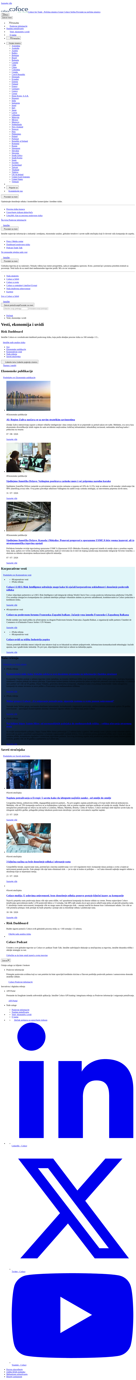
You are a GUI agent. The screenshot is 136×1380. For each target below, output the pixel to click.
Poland (15, 136)
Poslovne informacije (20, 1010)
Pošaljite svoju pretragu (38, 309)
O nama (15, 1017)
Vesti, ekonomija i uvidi (21, 1014)
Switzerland (17, 165)
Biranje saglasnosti (14, 1377)
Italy (13, 108)
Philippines (16, 134)
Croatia (15, 72)
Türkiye (15, 172)
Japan (14, 110)
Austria (15, 50)
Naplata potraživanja (20, 1012)
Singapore (16, 148)
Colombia (16, 70)
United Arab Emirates (21, 177)
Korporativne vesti (14, 352)
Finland (15, 84)
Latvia (14, 112)
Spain (14, 160)
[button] (12, 23)
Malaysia (15, 117)
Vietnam (15, 182)
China (14, 67)
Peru (14, 131)
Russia (14, 146)
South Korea (17, 158)
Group (14, 93)
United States (17, 179)
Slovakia (15, 151)
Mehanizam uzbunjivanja (16, 1374)
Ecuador (15, 79)
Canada (15, 62)
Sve (8, 347)
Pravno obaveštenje (14, 1369)
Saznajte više (6, 3)
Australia (15, 48)
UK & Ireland (17, 174)
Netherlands (17, 124)
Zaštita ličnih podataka (15, 1372)
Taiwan (15, 167)
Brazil (14, 58)
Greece (15, 91)
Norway (15, 129)
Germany (16, 89)
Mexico (15, 120)
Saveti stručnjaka (13, 356)
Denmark (16, 77)
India (14, 101)
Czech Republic (18, 74)
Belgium (15, 55)
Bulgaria (15, 60)
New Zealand (17, 127)
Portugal (15, 139)
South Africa (17, 155)
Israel (14, 105)
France (14, 86)
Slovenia (15, 153)
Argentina (16, 46)
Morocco (15, 122)
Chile (14, 65)
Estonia (15, 81)
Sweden (15, 162)
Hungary (15, 98)
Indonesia (16, 103)
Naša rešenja (11, 354)
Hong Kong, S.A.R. (20, 96)
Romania (15, 143)
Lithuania (16, 115)
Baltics (14, 53)
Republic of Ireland (20, 141)
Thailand (15, 170)
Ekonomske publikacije (16, 349)
